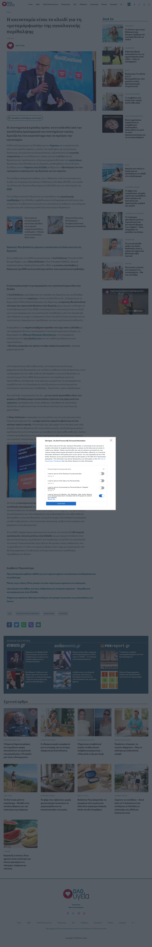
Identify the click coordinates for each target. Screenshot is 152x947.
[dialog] (76, 473)
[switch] (101, 473)
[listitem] (76, 469)
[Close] (112, 441)
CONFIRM (61, 503)
